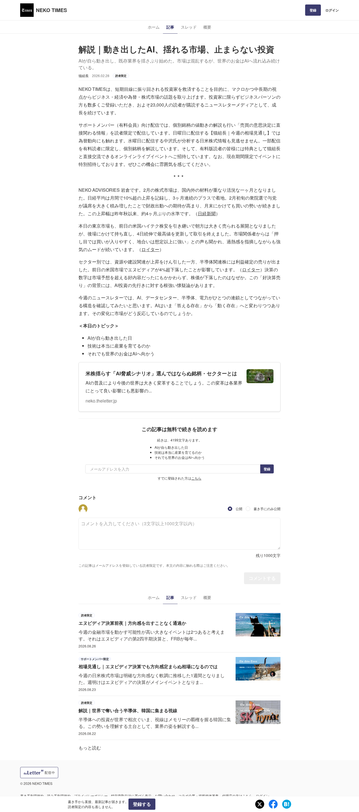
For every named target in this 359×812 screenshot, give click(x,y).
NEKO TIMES (51, 10)
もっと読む (90, 747)
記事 (170, 27)
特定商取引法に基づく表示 (131, 795)
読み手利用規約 (59, 795)
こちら (196, 478)
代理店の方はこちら (237, 795)
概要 (207, 27)
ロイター (150, 249)
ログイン (332, 10)
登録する (142, 804)
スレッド (189, 27)
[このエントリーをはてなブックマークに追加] (286, 804)
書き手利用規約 (32, 795)
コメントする (262, 578)
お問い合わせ (165, 795)
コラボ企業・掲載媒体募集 (198, 795)
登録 (313, 10)
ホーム (154, 27)
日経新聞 (207, 213)
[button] (83, 508)
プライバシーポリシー (91, 795)
